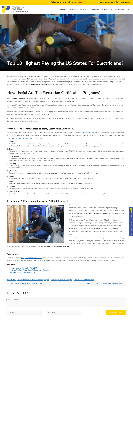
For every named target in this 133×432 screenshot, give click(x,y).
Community (84, 9)
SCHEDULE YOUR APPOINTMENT (131, 222)
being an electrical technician (31, 258)
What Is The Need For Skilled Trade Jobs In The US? (105, 284)
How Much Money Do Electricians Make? (23, 272)
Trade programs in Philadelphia (61, 280)
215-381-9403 (124, 2)
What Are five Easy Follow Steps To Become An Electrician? (30, 270)
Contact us (119, 9)
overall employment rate (91, 133)
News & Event (107, 9)
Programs (62, 9)
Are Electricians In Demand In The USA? (23, 268)
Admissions (73, 9)
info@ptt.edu (109, 2)
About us (95, 9)
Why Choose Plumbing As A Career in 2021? (26, 284)
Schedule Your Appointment (66, 2)
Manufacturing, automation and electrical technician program (28, 280)
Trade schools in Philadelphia (84, 280)
